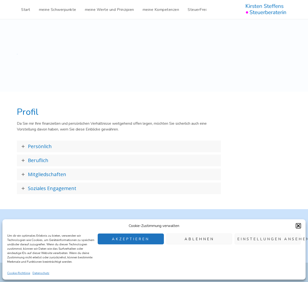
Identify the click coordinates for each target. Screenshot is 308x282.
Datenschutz (40, 273)
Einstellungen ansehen (269, 239)
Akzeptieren (130, 239)
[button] (298, 225)
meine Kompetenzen (161, 9)
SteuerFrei (197, 9)
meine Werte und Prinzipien (109, 9)
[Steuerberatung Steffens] (266, 9)
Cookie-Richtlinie (18, 273)
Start (25, 9)
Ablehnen (199, 239)
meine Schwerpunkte (57, 9)
